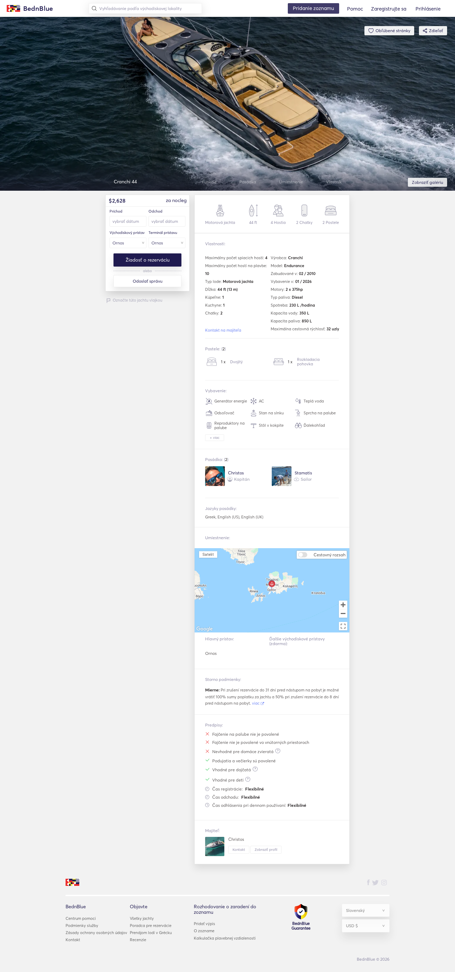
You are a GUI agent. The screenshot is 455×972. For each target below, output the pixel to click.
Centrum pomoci (81, 918)
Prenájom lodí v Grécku (151, 932)
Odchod (155, 211)
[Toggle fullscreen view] (343, 626)
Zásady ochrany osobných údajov (96, 932)
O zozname (204, 930)
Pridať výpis (204, 923)
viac (256, 703)
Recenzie (138, 939)
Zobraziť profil (266, 849)
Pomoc (355, 9)
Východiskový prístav (127, 232)
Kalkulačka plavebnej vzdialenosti (225, 938)
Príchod (116, 211)
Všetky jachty (142, 918)
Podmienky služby (82, 925)
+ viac (215, 437)
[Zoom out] (343, 614)
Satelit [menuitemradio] (208, 554)
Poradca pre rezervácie (150, 925)
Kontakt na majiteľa (223, 330)
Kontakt (239, 849)
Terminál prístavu (163, 232)
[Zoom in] (343, 605)
